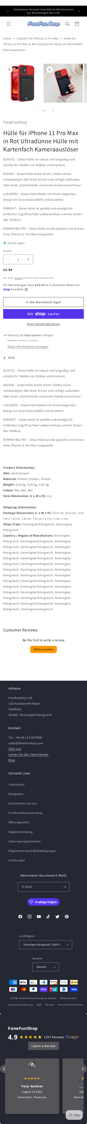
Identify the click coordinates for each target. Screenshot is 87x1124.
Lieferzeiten (16, 784)
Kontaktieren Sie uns (22, 803)
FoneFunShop (26, 998)
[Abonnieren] (64, 887)
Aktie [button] (11, 357)
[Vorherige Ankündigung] (7, 11)
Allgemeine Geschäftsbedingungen (32, 851)
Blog (11, 760)
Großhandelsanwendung (25, 813)
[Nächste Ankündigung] (79, 11)
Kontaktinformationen (70, 1004)
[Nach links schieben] (34, 110)
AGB (39, 1004)
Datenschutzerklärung (20, 1004)
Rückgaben (15, 794)
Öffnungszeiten (18, 822)
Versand (18, 278)
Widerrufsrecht (68, 998)
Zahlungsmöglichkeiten (24, 841)
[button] (8, 24)
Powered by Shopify (45, 998)
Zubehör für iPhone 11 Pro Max (37, 38)
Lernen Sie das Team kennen (28, 754)
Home (7, 38)
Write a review (43, 649)
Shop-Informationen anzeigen (27, 346)
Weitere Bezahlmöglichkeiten (43, 323)
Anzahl (7, 251)
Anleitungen (16, 860)
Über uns (14, 749)
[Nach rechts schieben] (52, 110)
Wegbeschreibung (20, 832)
